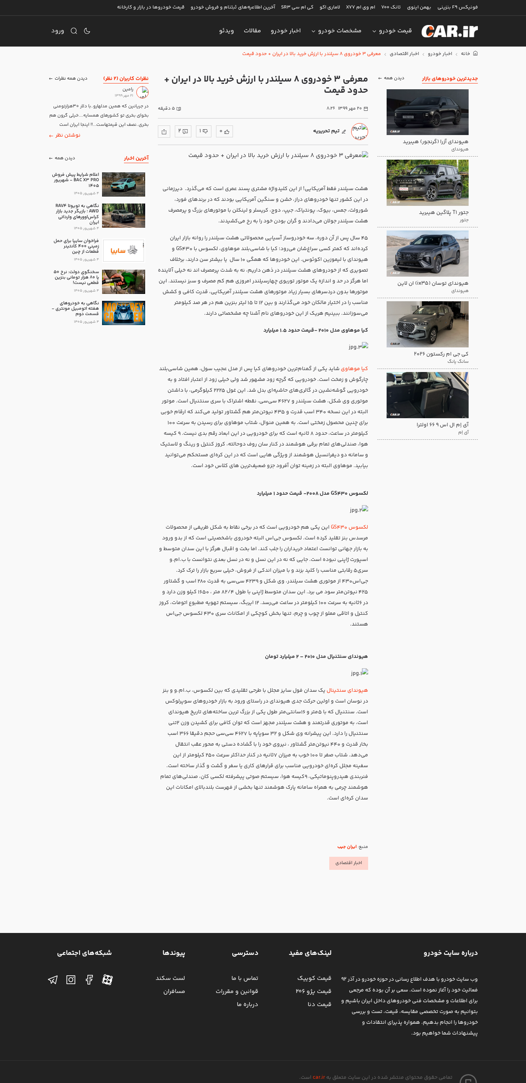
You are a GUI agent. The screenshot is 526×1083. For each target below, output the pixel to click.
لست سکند (170, 978)
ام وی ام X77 (360, 7)
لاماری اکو (330, 7)
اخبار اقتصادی (404, 54)
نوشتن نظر (67, 135)
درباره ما (247, 1005)
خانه (466, 54)
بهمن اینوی (419, 7)
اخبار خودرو (286, 31)
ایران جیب (347, 847)
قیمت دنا (320, 1005)
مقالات (252, 31)
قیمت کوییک (314, 978)
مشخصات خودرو (340, 31)
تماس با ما (244, 978)
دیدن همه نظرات (71, 78)
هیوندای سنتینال (347, 690)
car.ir (319, 1077)
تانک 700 (391, 7)
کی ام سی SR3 (297, 7)
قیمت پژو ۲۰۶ (314, 991)
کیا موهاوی (354, 369)
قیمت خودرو (395, 31)
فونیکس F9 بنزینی (457, 7)
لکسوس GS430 (349, 527)
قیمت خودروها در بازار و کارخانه (150, 7)
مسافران (174, 991)
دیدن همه (394, 78)
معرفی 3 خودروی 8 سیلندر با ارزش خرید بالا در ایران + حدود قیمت (311, 54)
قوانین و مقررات (237, 991)
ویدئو (226, 31)
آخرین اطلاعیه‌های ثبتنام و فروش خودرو (233, 7)
